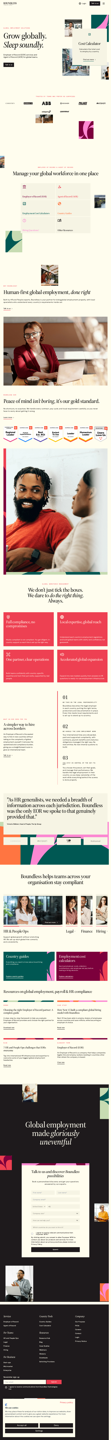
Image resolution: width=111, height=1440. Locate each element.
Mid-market (8, 1367)
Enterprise (7, 1371)
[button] (103, 3)
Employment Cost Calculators (35, 213)
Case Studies (44, 1347)
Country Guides (63, 213)
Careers (77, 1330)
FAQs (76, 1326)
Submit (53, 1382)
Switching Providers (46, 1362)
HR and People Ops (10, 1339)
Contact (77, 1334)
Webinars (42, 1350)
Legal (5, 1343)
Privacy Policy (35, 1245)
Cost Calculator (44, 1326)
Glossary (42, 1354)
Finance (6, 1347)
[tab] (15, 842)
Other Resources (64, 230)
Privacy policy (66, 1402)
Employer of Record (10, 1322)
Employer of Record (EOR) (34, 196)
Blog (40, 1343)
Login (76, 1338)
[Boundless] (10, 4)
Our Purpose (78, 1322)
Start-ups (7, 1363)
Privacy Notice (79, 1342)
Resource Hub (44, 1339)
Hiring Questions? (30, 230)
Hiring (5, 1350)
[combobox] (54, 1228)
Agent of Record (9, 1326)
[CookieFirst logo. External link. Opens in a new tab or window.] (6, 1405)
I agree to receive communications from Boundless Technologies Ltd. (33, 1388)
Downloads (43, 1358)
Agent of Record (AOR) (66, 196)
